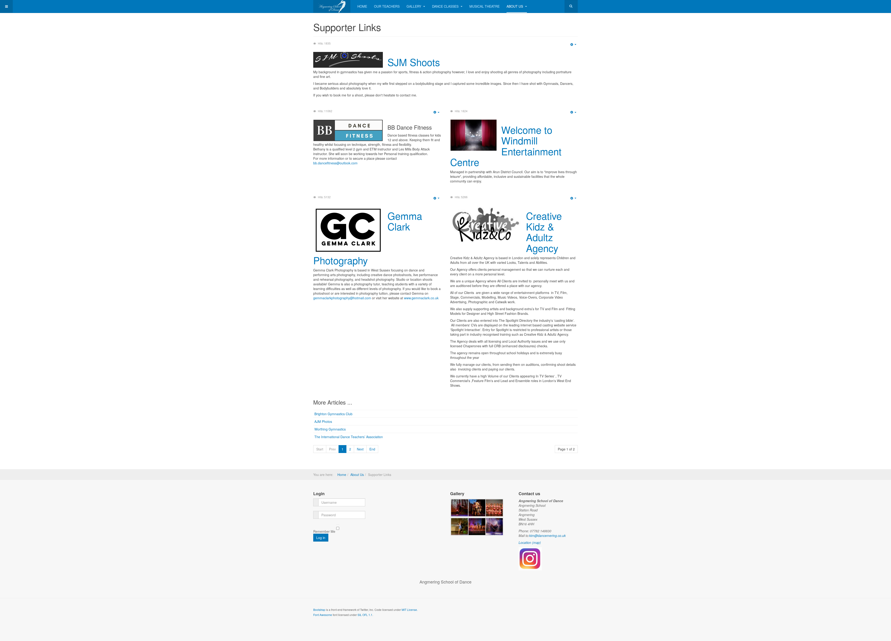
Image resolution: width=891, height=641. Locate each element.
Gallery (414, 6)
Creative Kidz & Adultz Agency (544, 232)
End (372, 449)
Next (360, 449)
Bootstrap (319, 610)
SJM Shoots (413, 62)
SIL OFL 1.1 (365, 615)
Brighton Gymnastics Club (333, 413)
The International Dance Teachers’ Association (348, 436)
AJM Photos (323, 421)
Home (362, 6)
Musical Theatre (484, 6)
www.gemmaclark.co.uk (421, 298)
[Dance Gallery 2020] (459, 507)
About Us (515, 6)
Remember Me (324, 531)
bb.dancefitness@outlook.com (335, 163)
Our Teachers (387, 6)
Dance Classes (445, 6)
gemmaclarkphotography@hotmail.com (342, 298)
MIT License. (410, 610)
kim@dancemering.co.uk (547, 535)
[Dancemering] (331, 6)
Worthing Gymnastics (330, 429)
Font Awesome (322, 615)
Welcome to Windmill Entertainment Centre (506, 146)
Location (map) (530, 542)
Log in (320, 537)
